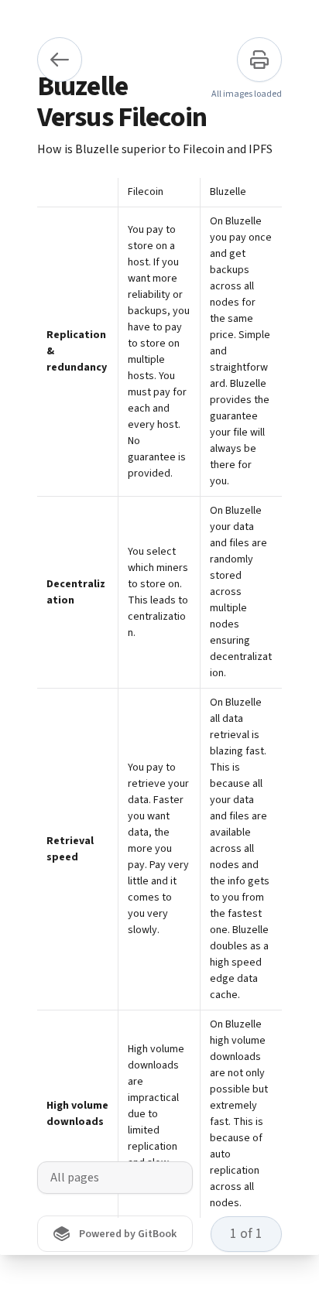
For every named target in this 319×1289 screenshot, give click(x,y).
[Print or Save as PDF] (259, 59)
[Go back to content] (59, 59)
